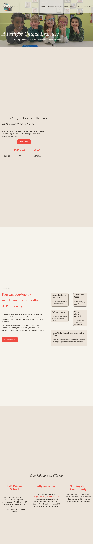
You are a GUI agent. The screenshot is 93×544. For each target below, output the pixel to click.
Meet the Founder (9, 340)
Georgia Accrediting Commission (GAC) (46, 497)
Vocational (51, 6)
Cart (90, 6)
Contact (86, 6)
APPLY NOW (24, 142)
